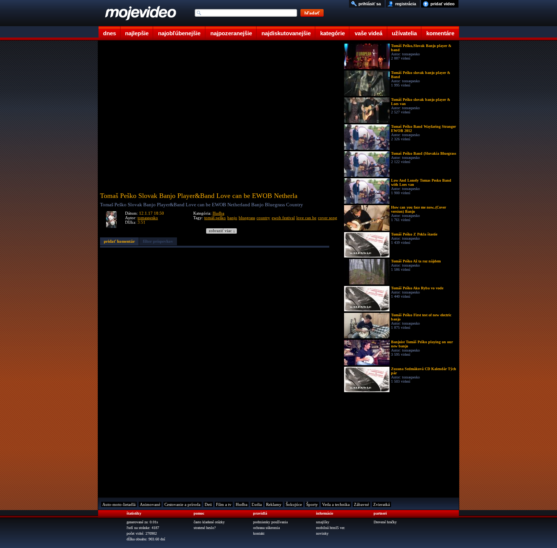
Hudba (218, 213)
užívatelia (404, 33)
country (263, 217)
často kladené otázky (209, 522)
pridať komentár (119, 241)
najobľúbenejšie (179, 33)
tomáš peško (215, 217)
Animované (150, 504)
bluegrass (247, 217)
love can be (306, 217)
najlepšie (137, 33)
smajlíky (322, 522)
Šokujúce (294, 504)
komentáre (440, 33)
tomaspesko (148, 217)
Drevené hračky (385, 522)
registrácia (405, 4)
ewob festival (283, 217)
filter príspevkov (158, 241)
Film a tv (224, 504)
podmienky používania (270, 522)
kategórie (332, 33)
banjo (232, 217)
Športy (312, 504)
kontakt (258, 533)
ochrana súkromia (266, 528)
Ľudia (257, 504)
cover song (327, 217)
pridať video (442, 4)
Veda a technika (336, 504)
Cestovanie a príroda (182, 504)
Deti (208, 504)
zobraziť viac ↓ (222, 231)
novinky (322, 533)
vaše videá (368, 33)
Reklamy (274, 504)
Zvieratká (381, 504)
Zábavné (361, 504)
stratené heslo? (205, 528)
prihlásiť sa (369, 4)
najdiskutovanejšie (286, 33)
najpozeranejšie (231, 33)
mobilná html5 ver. (330, 528)
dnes (109, 33)
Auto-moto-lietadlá (119, 504)
